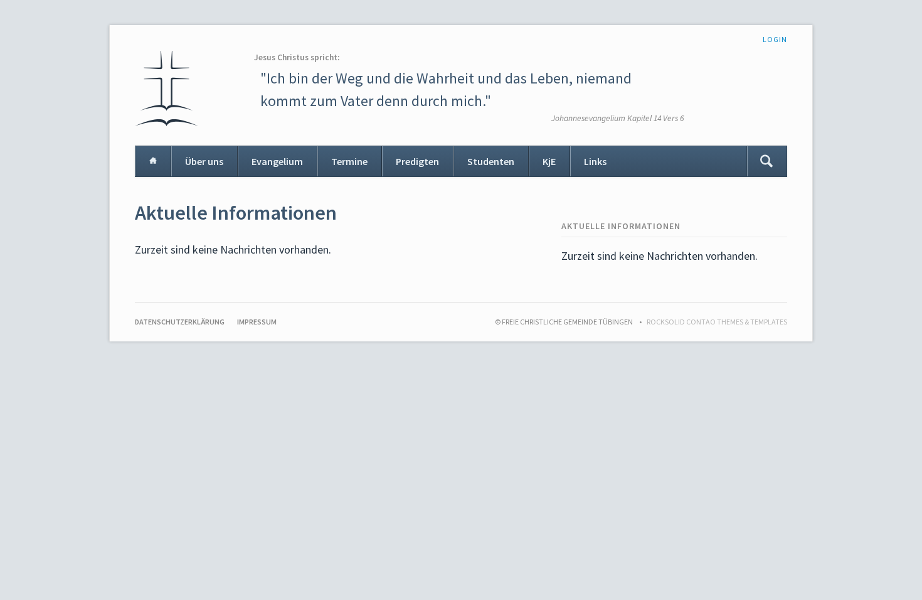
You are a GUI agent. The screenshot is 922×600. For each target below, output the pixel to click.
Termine (349, 161)
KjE (549, 161)
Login (775, 39)
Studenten (490, 161)
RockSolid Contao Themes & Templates (717, 321)
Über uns (204, 161)
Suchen (766, 161)
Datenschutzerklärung (180, 321)
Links (595, 161)
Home (153, 161)
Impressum (257, 321)
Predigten (417, 161)
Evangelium (277, 161)
